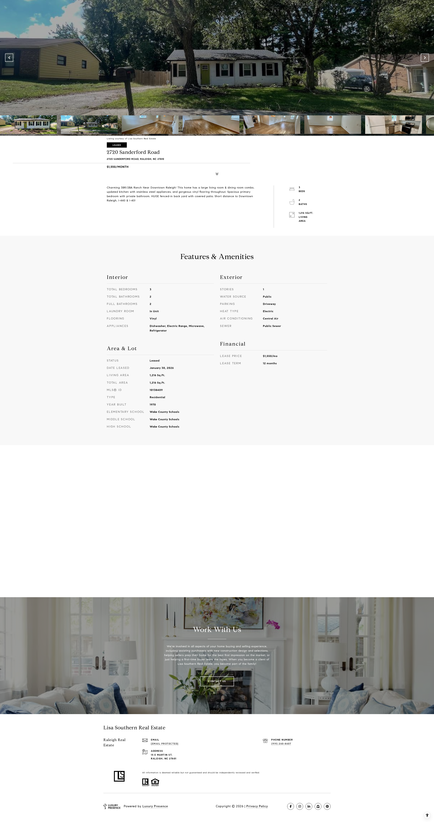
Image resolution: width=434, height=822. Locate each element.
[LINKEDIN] (308, 806)
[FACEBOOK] (290, 806)
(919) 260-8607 (281, 743)
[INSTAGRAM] (299, 806)
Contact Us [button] (217, 681)
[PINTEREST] (327, 806)
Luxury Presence (155, 806)
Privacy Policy (257, 806)
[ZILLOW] (318, 806)
